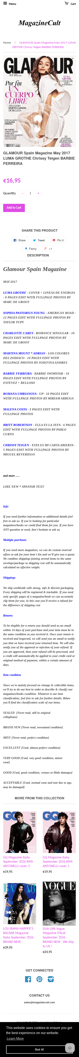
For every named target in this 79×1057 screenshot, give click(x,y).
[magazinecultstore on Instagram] (51, 981)
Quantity (9, 193)
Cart (73, 4)
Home (7, 42)
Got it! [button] (39, 1049)
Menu (12, 4)
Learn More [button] (15, 1038)
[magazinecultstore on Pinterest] (39, 981)
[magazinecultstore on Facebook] (28, 981)
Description (38, 255)
